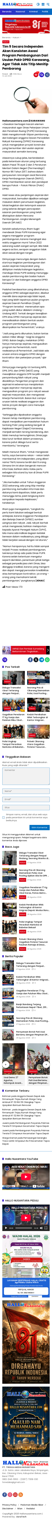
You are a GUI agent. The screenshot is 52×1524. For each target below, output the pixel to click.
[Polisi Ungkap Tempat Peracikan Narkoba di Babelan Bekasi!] (13, 732)
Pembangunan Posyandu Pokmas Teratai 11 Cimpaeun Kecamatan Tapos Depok (25, 1124)
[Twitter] (36, 659)
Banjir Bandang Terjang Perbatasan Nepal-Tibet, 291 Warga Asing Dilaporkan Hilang (32, 1006)
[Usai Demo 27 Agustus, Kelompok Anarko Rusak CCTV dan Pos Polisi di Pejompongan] (13, 1059)
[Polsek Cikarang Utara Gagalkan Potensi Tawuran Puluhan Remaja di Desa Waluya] (38, 732)
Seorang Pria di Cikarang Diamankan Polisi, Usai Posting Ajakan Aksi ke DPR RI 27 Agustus (38, 690)
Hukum (6, 42)
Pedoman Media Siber (32, 1504)
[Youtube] (15, 1494)
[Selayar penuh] (45, 1228)
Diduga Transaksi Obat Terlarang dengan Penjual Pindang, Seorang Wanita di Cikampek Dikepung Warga (12, 690)
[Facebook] (30, 659)
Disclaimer (7, 1508)
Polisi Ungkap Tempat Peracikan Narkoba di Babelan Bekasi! (12, 744)
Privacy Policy (9, 1504)
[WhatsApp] (47, 659)
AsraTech (21, 1516)
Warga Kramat (9, 1137)
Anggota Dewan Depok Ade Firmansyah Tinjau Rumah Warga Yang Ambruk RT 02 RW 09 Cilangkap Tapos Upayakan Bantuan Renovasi (23, 1101)
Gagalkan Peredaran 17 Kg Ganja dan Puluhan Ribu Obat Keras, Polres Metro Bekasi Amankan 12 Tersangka (13, 717)
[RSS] (20, 1494)
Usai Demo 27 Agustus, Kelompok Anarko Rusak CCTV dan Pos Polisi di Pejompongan (13, 1080)
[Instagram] (10, 1494)
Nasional (33, 1071)
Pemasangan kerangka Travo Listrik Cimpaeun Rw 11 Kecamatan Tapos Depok (26, 1140)
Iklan (19, 1508)
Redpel (5, 74)
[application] (26, 1218)
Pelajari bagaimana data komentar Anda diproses (24, 839)
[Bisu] (41, 1228)
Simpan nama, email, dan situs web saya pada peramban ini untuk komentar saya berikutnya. (27, 817)
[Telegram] (41, 659)
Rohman (6, 1096)
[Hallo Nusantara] (18, 4)
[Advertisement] (26, 617)
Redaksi (30, 1508)
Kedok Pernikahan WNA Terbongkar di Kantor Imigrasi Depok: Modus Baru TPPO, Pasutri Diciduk (38, 717)
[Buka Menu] (43, 4)
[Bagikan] (47, 74)
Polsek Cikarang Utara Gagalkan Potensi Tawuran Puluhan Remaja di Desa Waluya (37, 744)
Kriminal (7, 1071)
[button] (38, 4)
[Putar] (6, 1228)
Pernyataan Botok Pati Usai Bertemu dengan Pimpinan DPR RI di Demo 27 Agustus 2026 (32, 1033)
